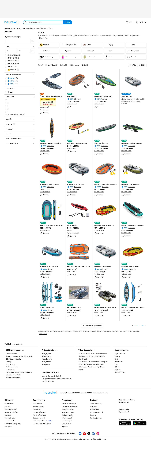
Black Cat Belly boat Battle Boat (105, 308)
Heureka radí (37, 409)
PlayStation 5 (119, 362)
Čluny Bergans (47, 359)
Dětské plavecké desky (13, 359)
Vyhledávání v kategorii (13, 37)
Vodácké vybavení (42, 28)
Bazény (117, 359)
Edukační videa (66, 424)
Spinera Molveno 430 (47, 308)
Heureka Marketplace (68, 412)
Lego (116, 364)
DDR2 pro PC (10, 370)
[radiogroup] (20, 81)
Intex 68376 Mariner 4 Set (76, 184)
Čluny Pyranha (46, 354)
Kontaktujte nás (124, 402)
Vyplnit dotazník (124, 412)
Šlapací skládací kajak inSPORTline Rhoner (51, 96)
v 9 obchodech (99, 192)
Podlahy (8, 362)
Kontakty (7, 406)
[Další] (145, 326)
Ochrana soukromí (39, 418)
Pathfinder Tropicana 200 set (104, 225)
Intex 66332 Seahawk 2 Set (130, 184)
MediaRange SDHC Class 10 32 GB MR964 (91, 356)
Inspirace (93, 415)
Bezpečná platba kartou (40, 421)
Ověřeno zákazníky (96, 404)
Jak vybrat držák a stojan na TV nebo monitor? (56, 379)
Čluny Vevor (46, 364)
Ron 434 (81, 370)
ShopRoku (93, 406)
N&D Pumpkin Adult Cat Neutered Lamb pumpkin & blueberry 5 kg (93, 362)
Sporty (25, 28)
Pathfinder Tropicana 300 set (77, 143)
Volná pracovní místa (11, 412)
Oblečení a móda (120, 372)
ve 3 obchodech (72, 313)
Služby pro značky (67, 415)
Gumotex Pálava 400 (101, 143)
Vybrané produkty (85, 350)
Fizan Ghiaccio (83, 359)
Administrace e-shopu (69, 404)
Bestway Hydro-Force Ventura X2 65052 (133, 225)
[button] (17, 41)
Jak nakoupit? (37, 404)
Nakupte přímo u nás (39, 412)
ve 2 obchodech (72, 104)
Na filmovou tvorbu (12, 367)
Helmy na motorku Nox (13, 378)
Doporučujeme (120, 350)
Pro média (8, 415)
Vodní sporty (31, 28)
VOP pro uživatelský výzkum (42, 424)
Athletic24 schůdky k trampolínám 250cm (91, 364)
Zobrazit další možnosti (14, 114)
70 (142, 326)
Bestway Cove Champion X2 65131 (132, 308)
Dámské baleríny (11, 354)
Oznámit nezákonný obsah (13, 424)
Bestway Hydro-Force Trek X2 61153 (51, 225)
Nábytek (117, 370)
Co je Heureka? (9, 404)
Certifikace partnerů (96, 412)
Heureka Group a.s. (66, 439)
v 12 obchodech (99, 104)
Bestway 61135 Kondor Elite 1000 (78, 267)
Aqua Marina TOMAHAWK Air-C (50, 143)
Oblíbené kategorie (13, 350)
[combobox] (43, 22)
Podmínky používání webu (98, 439)
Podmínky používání (11, 409)
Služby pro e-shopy (68, 409)
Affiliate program (67, 421)
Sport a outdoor (16, 28)
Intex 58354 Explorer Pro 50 (49, 184)
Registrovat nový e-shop (69, 406)
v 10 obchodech (99, 151)
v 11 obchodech (72, 192)
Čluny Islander (46, 362)
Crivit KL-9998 (72, 96)
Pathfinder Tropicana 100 (129, 267)
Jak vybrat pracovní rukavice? (51, 376)
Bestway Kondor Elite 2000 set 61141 (106, 184)
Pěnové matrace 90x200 (13, 375)
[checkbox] (6, 55)
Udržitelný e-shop (96, 418)
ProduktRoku (94, 409)
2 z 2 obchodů (44, 107)
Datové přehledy (67, 418)
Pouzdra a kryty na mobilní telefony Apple (19, 356)
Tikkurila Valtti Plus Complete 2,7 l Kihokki (91, 367)
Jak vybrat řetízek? (48, 381)
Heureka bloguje (10, 418)
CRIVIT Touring (72, 225)
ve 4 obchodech (126, 151)
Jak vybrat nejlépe (49, 372)
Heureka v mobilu (38, 406)
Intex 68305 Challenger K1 (103, 96)
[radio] (6, 78)
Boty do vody (10, 364)
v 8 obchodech (45, 151)
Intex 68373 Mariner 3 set (103, 267)
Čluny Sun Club (47, 356)
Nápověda (65, 427)
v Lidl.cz (69, 230)
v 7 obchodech (99, 230)
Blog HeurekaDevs (11, 421)
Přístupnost (8, 427)
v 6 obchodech (99, 274)
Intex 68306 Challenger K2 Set (131, 143)
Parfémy (117, 356)
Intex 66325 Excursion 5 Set (49, 267)
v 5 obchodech (72, 148)
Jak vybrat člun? (126, 96)
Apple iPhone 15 (120, 354)
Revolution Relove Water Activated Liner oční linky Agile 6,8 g (93, 354)
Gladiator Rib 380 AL (74, 308)
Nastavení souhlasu (39, 415)
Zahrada (117, 367)
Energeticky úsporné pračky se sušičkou (19, 372)
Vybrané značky (48, 350)
